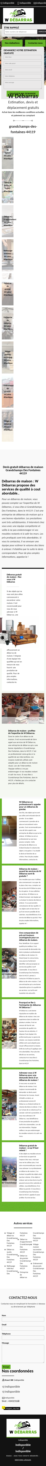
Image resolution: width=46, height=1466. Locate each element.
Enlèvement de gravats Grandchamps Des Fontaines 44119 (37, 1270)
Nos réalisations (12, 43)
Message (5, 1343)
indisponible (8, 3)
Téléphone (6, 1334)
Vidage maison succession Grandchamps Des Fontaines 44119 (37, 1252)
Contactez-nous (35, 43)
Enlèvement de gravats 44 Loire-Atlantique (9, 391)
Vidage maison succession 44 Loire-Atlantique (8, 357)
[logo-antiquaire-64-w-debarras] (23, 1428)
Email (4, 1325)
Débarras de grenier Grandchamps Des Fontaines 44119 (24, 1262)
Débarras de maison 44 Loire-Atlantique (8, 153)
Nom (4, 1316)
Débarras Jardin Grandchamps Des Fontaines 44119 (11, 1256)
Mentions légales (23, 1460)
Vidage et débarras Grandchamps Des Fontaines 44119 (11, 1239)
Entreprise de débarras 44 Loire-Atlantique (8, 323)
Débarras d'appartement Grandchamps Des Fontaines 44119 (24, 1246)
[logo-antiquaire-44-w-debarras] (18, 15)
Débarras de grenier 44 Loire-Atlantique (8, 289)
